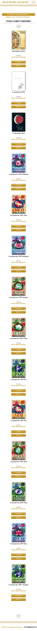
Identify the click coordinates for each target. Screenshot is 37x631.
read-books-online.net (16, 2)
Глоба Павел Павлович (18, 57)
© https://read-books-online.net (11, 627)
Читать (18, 65)
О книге (18, 62)
